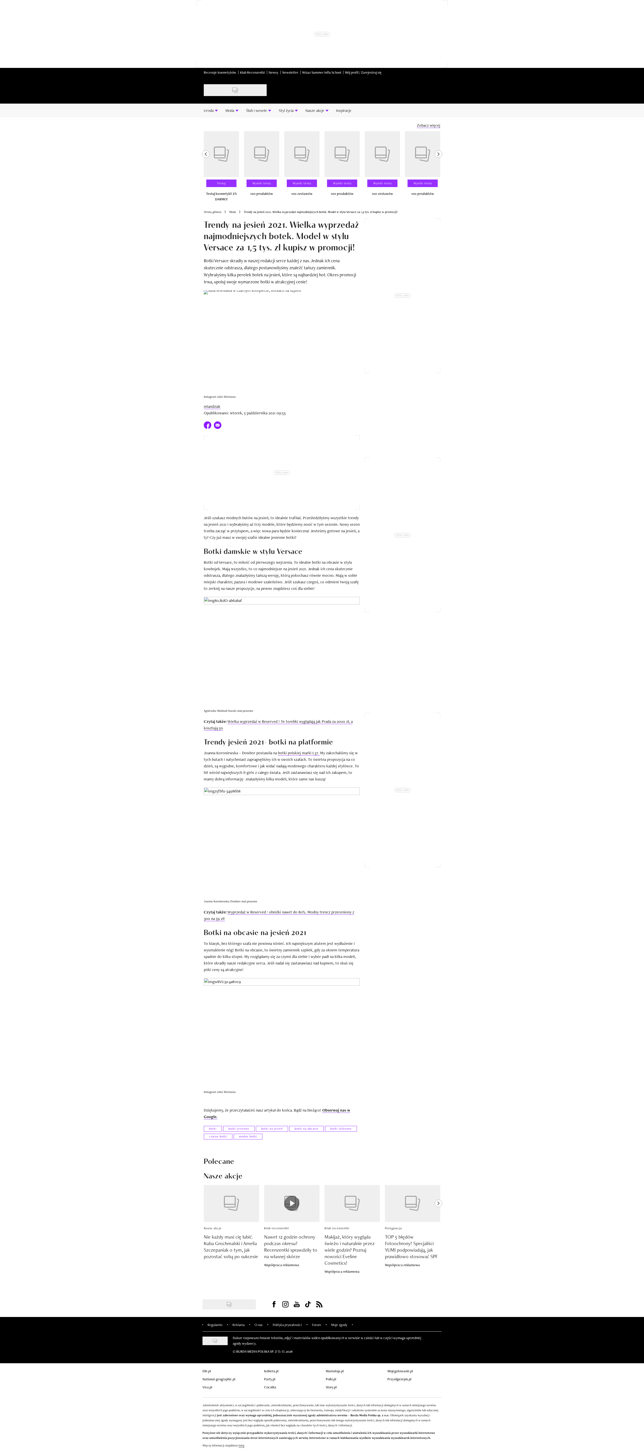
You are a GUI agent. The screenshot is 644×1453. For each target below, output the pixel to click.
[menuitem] (211, 110)
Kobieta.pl (271, 1371)
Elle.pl (207, 1371)
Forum (316, 1325)
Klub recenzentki (276, 1228)
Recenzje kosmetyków (220, 72)
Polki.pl (331, 1379)
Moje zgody (339, 1325)
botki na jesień (272, 1129)
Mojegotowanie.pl (400, 1371)
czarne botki (218, 1136)
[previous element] (206, 168)
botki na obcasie (306, 1129)
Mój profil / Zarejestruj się (363, 72)
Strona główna (212, 212)
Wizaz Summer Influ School (321, 72)
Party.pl (269, 1379)
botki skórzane (341, 1129)
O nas (259, 1325)
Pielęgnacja (393, 1228)
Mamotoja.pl (335, 1371)
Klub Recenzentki (252, 72)
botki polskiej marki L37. (299, 753)
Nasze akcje (213, 1228)
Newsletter (290, 72)
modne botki (248, 1136)
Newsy (273, 72)
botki (213, 1129)
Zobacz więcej (428, 125)
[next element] (438, 168)
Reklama (238, 1325)
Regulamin (215, 1325)
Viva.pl (207, 1387)
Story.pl (331, 1387)
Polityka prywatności (287, 1325)
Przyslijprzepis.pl (399, 1379)
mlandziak (212, 406)
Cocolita (270, 1387)
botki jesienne (238, 1129)
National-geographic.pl (219, 1379)
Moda (232, 212)
